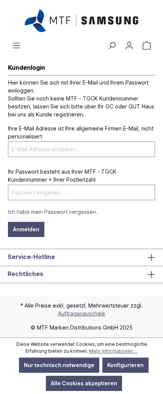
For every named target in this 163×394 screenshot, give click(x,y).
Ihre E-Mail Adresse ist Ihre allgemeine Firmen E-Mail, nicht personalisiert (81, 132)
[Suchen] (112, 45)
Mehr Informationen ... (113, 351)
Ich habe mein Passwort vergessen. (52, 212)
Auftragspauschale (81, 313)
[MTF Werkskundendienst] (146, 45)
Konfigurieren (125, 365)
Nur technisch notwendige (59, 365)
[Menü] (16, 45)
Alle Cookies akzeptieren (84, 383)
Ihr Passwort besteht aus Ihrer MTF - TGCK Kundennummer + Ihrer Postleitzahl (62, 175)
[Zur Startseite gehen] (81, 20)
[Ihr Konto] (129, 45)
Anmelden (26, 229)
